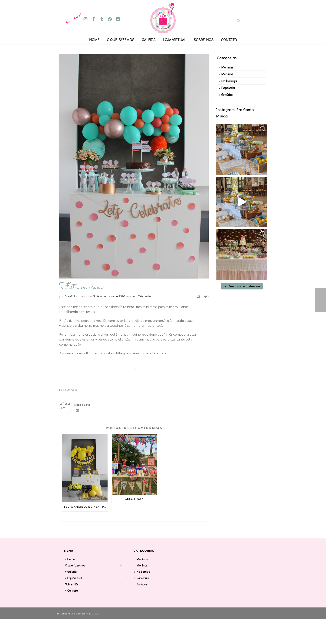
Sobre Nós (204, 39)
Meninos (227, 74)
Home (94, 39)
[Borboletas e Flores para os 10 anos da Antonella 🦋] (241, 254)
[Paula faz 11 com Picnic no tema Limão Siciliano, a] (241, 202)
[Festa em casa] (134, 166)
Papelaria (228, 87)
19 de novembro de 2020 (109, 296)
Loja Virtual (174, 39)
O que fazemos (120, 39)
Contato (229, 39)
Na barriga (229, 81)
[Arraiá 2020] (134, 464)
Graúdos (227, 94)
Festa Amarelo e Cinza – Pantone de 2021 (86, 506)
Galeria (149, 39)
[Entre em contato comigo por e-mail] (77, 411)
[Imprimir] (198, 296)
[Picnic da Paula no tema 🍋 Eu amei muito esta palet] (241, 149)
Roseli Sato (72, 296)
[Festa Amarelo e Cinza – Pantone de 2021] (85, 468)
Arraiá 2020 (134, 499)
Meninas (227, 67)
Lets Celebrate (141, 296)
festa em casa (68, 390)
